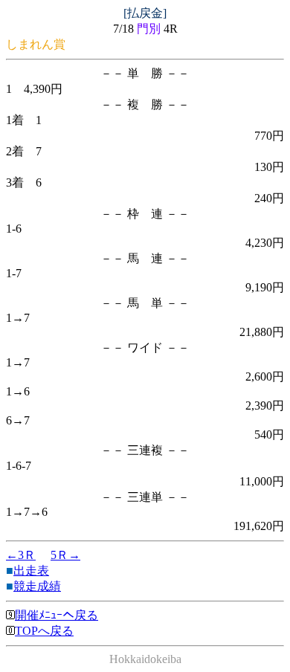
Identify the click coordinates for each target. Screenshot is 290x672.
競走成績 (37, 586)
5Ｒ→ (65, 555)
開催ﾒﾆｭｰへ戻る (56, 615)
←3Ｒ (21, 555)
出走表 (31, 570)
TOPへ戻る (44, 630)
